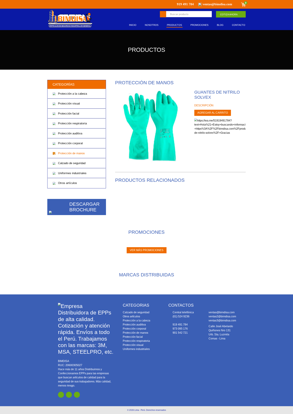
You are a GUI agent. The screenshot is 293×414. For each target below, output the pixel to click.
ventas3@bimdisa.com (222, 320)
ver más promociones (146, 250)
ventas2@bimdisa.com (222, 316)
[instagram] (77, 395)
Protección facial (68, 113)
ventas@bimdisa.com (222, 312)
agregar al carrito (212, 112)
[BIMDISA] (70, 19)
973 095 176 (180, 328)
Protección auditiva (69, 133)
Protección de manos (71, 153)
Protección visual (68, 103)
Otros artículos (67, 183)
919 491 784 (180, 324)
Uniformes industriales (71, 173)
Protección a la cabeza (72, 93)
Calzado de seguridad (71, 163)
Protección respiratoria (72, 123)
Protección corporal (70, 143)
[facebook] (61, 395)
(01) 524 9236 (181, 316)
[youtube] (69, 395)
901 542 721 (180, 332)
